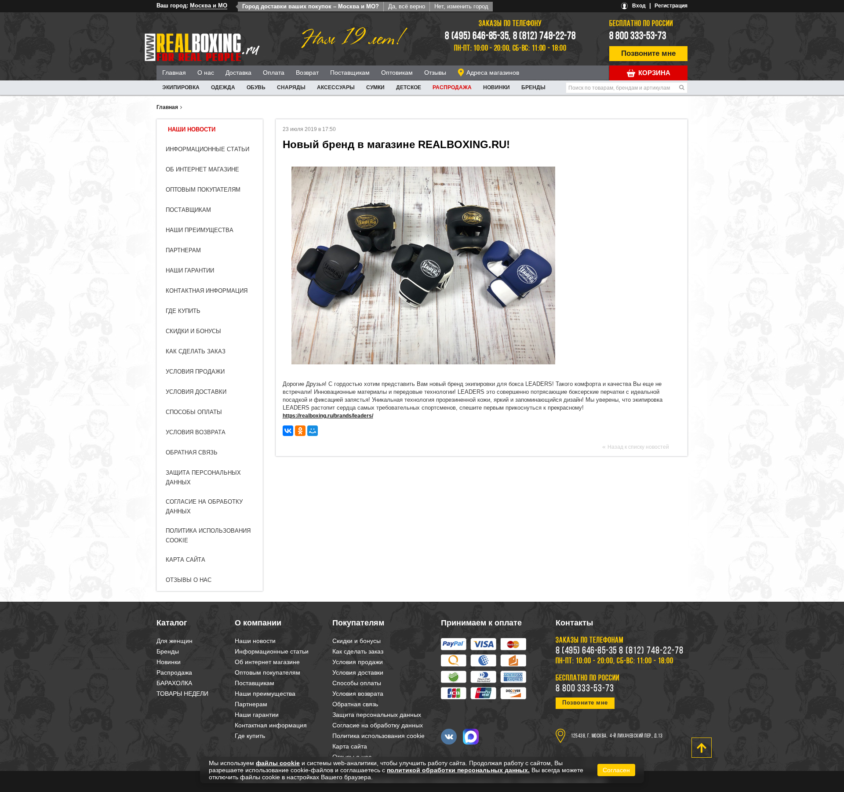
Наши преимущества (199, 230)
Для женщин (174, 640)
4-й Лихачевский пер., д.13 (636, 736)
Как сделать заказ (196, 351)
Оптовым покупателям (203, 189)
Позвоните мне (648, 53)
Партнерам (183, 250)
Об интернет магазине (202, 169)
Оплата (273, 72)
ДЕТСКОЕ (408, 87)
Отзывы (435, 72)
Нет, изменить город (461, 6)
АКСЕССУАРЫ (336, 87)
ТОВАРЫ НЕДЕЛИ (182, 693)
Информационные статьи (207, 149)
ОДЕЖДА (223, 87)
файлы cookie (278, 763)
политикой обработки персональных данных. (458, 770)
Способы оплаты (194, 412)
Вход (639, 6)
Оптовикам (397, 72)
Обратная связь (192, 452)
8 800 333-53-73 (637, 36)
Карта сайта (185, 559)
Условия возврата (196, 432)
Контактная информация (206, 290)
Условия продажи (195, 371)
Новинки (496, 87)
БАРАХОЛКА (174, 683)
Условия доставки (196, 392)
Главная (174, 72)
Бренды (533, 87)
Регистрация (671, 6)
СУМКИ (375, 87)
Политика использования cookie (378, 735)
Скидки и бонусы (193, 331)
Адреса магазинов (492, 72)
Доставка (238, 72)
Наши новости (191, 129)
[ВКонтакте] (288, 430)
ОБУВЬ (256, 87)
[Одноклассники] (300, 430)
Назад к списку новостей (638, 447)
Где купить (183, 311)
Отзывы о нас (188, 580)
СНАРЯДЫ (291, 87)
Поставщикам (350, 72)
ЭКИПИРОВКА (181, 87)
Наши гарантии (190, 270)
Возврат (307, 72)
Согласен (616, 770)
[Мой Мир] (312, 430)
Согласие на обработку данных (377, 725)
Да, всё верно (406, 6)
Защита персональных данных (376, 714)
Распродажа (452, 87)
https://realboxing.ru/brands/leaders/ (328, 416)
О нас (205, 72)
